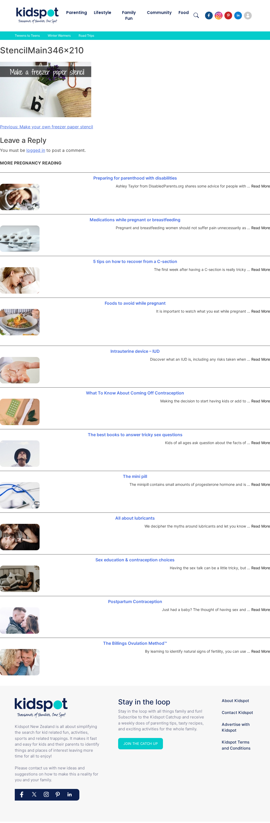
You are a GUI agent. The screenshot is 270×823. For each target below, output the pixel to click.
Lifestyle (102, 12)
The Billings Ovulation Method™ (135, 643)
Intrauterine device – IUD (135, 351)
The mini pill (135, 476)
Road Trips (86, 35)
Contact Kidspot (237, 712)
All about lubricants (135, 518)
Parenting (76, 12)
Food (184, 12)
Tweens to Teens (27, 35)
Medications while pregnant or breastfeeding (135, 219)
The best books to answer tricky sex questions (135, 434)
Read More (260, 186)
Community (159, 12)
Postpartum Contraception (135, 601)
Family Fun (129, 15)
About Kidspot (235, 700)
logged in (35, 150)
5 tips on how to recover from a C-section (135, 261)
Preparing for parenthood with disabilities (135, 178)
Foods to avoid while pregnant (135, 303)
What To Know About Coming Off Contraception (135, 393)
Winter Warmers (59, 35)
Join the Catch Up (140, 743)
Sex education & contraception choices (135, 559)
